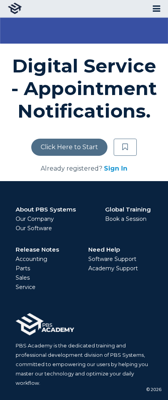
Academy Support (113, 268)
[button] (156, 8)
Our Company (35, 219)
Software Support (112, 259)
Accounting (31, 259)
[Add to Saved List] (125, 147)
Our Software (34, 228)
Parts (23, 268)
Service (26, 287)
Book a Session (126, 219)
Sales (23, 277)
